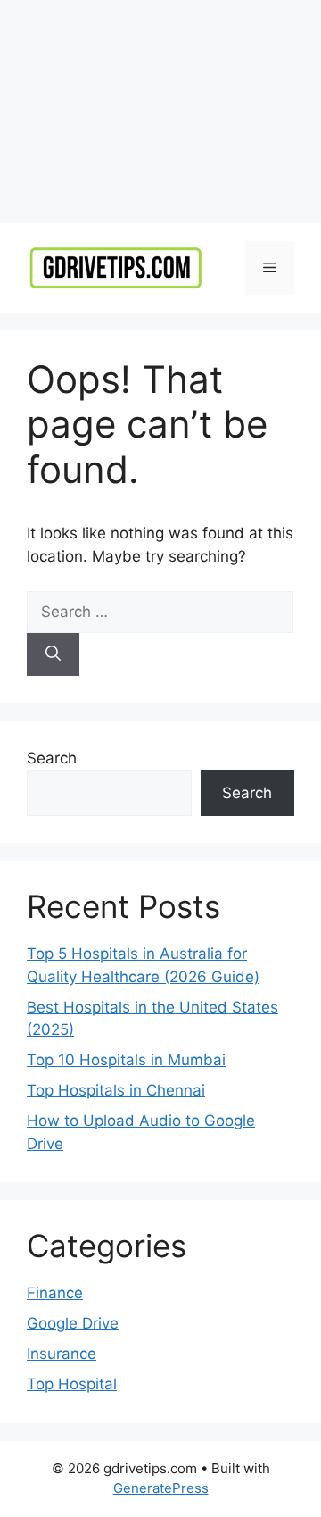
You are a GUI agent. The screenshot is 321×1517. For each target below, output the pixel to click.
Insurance (61, 1354)
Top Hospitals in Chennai (116, 1090)
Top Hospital (72, 1384)
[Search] (53, 654)
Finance (55, 1293)
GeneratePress (161, 1487)
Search (52, 758)
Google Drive (73, 1323)
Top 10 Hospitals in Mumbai (126, 1060)
